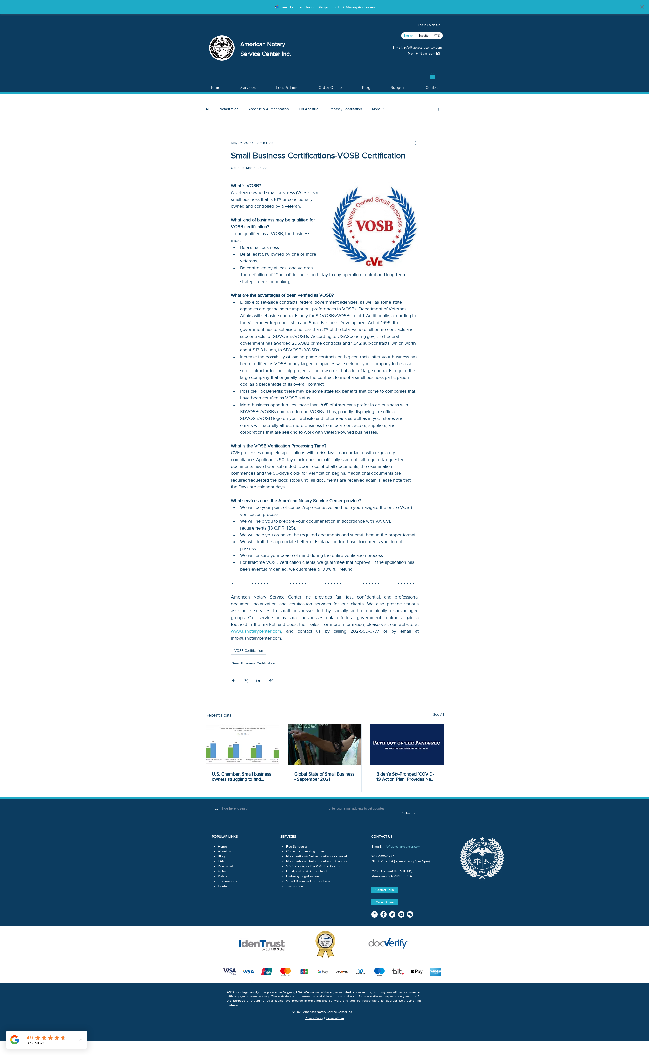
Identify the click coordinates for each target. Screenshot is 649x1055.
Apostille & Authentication (268, 109)
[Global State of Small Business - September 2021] (325, 744)
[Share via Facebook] (233, 680)
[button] (432, 76)
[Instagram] (374, 914)
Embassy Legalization (345, 109)
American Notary (262, 44)
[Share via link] (270, 680)
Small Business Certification (253, 663)
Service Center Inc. (265, 53)
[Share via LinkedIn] (258, 680)
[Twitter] (392, 914)
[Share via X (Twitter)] (245, 680)
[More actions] (415, 142)
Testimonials (227, 881)
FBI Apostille (308, 109)
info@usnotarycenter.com (423, 47)
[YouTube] (401, 914)
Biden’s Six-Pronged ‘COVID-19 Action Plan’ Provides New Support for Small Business (405, 776)
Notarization (229, 109)
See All (438, 714)
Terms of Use (335, 1018)
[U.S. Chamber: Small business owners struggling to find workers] (242, 744)
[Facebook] (383, 914)
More (376, 109)
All (207, 109)
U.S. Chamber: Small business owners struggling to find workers (241, 776)
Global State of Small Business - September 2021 (324, 776)
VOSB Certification (248, 650)
